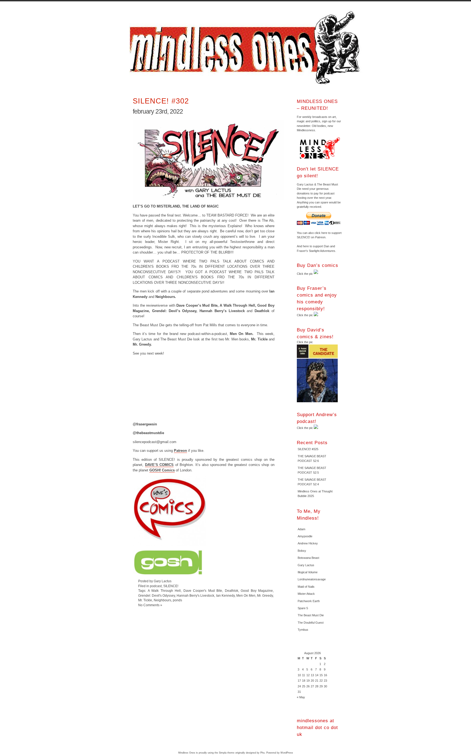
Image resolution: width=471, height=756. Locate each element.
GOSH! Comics (162, 470)
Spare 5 (303, 608)
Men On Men (245, 595)
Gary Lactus (306, 565)
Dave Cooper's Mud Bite (202, 590)
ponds (177, 600)
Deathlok (231, 590)
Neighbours (162, 600)
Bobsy (302, 550)
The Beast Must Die (311, 615)
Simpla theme (226, 752)
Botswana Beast (308, 557)
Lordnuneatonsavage (312, 579)
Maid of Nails (306, 586)
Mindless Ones (246, 47)
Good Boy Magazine (257, 590)
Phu (262, 752)
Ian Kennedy (225, 595)
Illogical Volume (308, 572)
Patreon (180, 451)
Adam (301, 529)
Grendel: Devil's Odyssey (156, 595)
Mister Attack (306, 593)
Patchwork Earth (309, 601)
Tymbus (303, 629)
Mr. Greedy (265, 595)
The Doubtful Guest (311, 622)
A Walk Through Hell (164, 590)
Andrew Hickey (308, 543)
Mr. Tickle (145, 600)
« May (301, 697)
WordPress (286, 752)
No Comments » (150, 605)
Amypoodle (305, 536)
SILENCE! (170, 586)
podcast (156, 586)
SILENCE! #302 (161, 101)
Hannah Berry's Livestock (195, 595)
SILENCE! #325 (308, 449)
